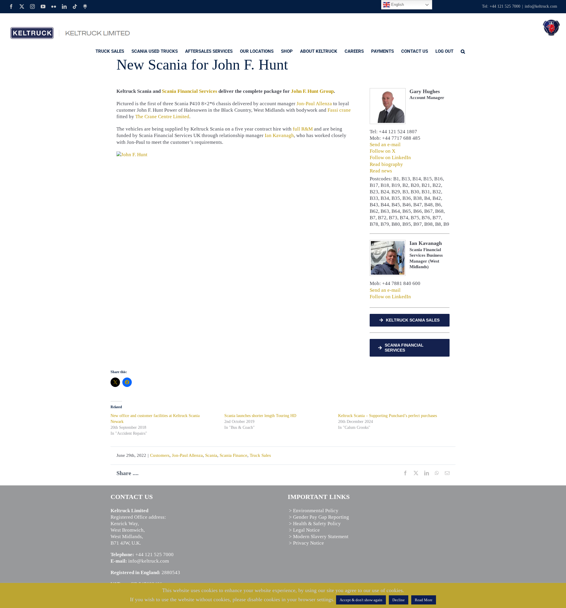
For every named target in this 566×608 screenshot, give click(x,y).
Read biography (386, 164)
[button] (463, 51)
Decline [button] (398, 600)
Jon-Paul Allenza (314, 103)
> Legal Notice (304, 530)
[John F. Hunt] (131, 154)
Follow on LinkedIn (390, 157)
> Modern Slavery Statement (318, 536)
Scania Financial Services (189, 91)
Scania (211, 455)
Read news (381, 171)
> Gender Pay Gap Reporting (319, 517)
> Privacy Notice (306, 543)
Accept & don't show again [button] (361, 600)
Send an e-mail (385, 144)
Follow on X (382, 151)
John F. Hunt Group (312, 91)
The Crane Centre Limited (162, 116)
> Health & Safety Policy (315, 523)
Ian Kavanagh (279, 135)
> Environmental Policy (313, 510)
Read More (423, 600)
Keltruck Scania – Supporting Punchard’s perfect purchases (387, 415)
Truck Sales (260, 455)
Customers (160, 455)
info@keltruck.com (541, 6)
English (397, 4)
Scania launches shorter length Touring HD (260, 415)
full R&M (303, 129)
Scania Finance (233, 455)
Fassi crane (339, 110)
